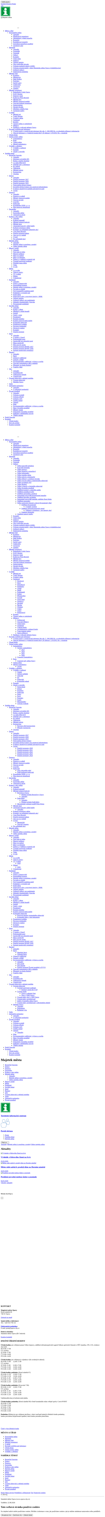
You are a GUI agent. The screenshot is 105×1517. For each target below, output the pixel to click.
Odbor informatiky (23, 473)
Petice (19, 694)
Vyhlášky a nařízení (19, 148)
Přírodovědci (21, 596)
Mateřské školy (22, 952)
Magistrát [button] (12, 47)
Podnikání (8, 1085)
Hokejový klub (18, 96)
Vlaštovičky (17, 85)
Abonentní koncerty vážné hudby (24, 226)
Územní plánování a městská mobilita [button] (21, 378)
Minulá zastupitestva (19, 144)
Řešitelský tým (22, 1010)
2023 (23, 650)
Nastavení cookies (40, 1493)
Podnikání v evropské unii (21, 293)
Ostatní (19, 672)
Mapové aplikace (18, 254)
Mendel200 (21, 822)
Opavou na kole (18, 200)
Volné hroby (21, 624)
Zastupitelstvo (17, 138)
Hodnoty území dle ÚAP (29, 990)
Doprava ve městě (19, 196)
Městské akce (17, 224)
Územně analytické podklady (22, 261)
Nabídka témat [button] (9, 153)
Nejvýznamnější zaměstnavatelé (23, 291)
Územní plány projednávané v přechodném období (33, 1003)
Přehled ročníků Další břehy (30, 802)
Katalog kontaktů (14, 425)
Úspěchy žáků (17, 367)
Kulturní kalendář (19, 220)
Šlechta (19, 605)
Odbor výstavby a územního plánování (29, 486)
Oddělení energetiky (23, 501)
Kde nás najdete (14, 423)
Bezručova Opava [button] (23, 793)
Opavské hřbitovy (23, 622)
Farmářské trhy (18, 373)
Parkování (16, 203)
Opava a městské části (28, 993)
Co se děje (16, 270)
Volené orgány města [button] (16, 137)
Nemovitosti (21, 687)
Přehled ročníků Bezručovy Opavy (32, 795)
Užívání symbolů (22, 703)
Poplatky (16, 150)
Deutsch (9, 4)
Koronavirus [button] (17, 724)
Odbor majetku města (20, 246)
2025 (23, 653)
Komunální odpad (23, 681)
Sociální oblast (9, 1087)
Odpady (15, 402)
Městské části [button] (13, 73)
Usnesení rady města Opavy (26, 661)
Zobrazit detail (28, 1515)
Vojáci (19, 611)
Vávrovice (16, 86)
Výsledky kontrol (31, 507)
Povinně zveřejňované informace (15, 1446)
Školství (7, 1091)
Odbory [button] (15, 464)
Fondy (19, 700)
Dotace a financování (20, 283)
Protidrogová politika (20, 324)
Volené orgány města (11, 1450)
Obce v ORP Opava (27, 995)
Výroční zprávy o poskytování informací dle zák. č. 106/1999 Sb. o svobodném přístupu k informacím (46, 131)
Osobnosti (16, 120)
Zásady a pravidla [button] (19, 685)
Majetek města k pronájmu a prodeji (24, 244)
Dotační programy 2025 (21, 183)
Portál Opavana (10, 417)
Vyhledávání (17, 278)
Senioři (15, 313)
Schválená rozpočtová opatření (23, 44)
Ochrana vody (17, 399)
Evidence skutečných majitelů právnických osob (28, 189)
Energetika (8, 1070)
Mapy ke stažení (18, 255)
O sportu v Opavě (19, 337)
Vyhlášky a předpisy (11, 1451)
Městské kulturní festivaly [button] (21, 791)
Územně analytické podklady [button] (26, 988)
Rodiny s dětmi (18, 309)
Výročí (15, 237)
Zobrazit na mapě (6, 1317)
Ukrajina (16, 174)
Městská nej (17, 114)
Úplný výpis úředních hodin (10, 1428)
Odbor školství (22, 484)
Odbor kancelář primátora (25, 466)
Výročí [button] (15, 821)
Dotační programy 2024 (25, 755)
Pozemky (20, 698)
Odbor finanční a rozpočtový (26, 471)
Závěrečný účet (18, 46)
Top (32, 1493)
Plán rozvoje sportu (19, 345)
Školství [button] (11, 352)
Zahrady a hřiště (18, 360)
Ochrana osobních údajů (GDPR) (24, 66)
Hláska (15, 276)
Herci (19, 583)
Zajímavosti (21, 620)
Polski (14, 4)
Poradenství (17, 317)
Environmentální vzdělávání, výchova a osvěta (28, 361)
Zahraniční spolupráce (12, 1098)
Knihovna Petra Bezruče (21, 98)
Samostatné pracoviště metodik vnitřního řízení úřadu (34, 499)
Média (7, 1083)
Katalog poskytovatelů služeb (22, 321)
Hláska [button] (15, 865)
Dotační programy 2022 (25, 752)
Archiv (15, 190)
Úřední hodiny (13, 421)
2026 (23, 655)
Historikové (21, 585)
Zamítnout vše (17, 1515)
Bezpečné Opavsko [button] (15, 155)
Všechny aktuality (7, 1183)
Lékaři (19, 588)
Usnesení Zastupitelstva (25, 657)
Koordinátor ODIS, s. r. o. (21, 205)
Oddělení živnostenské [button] (28, 505)
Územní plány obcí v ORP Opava (28, 997)
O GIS (15, 267)
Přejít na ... (5, 1142)
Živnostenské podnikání (21, 304)
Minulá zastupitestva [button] (19, 664)
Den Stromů (21, 965)
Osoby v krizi (17, 315)
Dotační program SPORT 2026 (23, 348)
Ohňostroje (16, 168)
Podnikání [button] (12, 280)
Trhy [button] (10, 369)
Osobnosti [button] (16, 579)
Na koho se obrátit (19, 289)
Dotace (19, 689)
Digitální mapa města (20, 263)
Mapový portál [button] (14, 248)
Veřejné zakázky (18, 62)
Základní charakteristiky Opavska (24, 302)
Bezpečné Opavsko (11, 1065)
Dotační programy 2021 (25, 750)
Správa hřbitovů (22, 633)
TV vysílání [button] (17, 861)
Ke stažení (16, 166)
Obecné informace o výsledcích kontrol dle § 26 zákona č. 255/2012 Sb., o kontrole (40, 133)
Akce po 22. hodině (19, 235)
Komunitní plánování (20, 322)
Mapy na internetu (19, 257)
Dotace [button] (11, 176)
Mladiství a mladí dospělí (21, 311)
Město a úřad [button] (9, 31)
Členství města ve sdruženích (22, 124)
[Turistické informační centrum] (5, 15)
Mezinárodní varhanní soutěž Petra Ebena (30, 804)
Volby (7, 1096)
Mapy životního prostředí (21, 408)
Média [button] (11, 269)
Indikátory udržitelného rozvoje (23, 413)
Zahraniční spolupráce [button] (16, 386)
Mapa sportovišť (18, 343)
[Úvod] (9, 27)
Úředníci (20, 607)
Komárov (16, 75)
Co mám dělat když (19, 163)
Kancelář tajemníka (23, 468)
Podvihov (16, 81)
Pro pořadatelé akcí (19, 239)
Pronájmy (20, 690)
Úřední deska (13, 135)
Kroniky (16, 122)
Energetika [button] (12, 209)
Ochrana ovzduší (18, 395)
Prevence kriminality (19, 326)
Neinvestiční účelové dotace (22, 185)
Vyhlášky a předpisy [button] (15, 146)
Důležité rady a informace (21, 164)
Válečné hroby (22, 627)
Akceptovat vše (6, 1515)
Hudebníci (20, 586)
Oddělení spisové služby (25, 514)
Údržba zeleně (17, 400)
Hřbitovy (16, 125)
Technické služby (18, 111)
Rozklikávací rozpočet (20, 42)
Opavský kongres (23, 824)
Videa (15, 265)
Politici (19, 594)
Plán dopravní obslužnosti (21, 207)
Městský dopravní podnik (21, 101)
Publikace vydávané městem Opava (24, 127)
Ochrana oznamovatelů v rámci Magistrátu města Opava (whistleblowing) (37, 68)
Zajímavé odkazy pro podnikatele (24, 300)
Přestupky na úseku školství (22, 365)
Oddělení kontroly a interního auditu (29, 490)
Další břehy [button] (21, 798)
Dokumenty (21, 1008)
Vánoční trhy (17, 376)
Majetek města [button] (13, 241)
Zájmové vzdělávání (19, 358)
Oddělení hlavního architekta (26, 497)
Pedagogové (21, 612)
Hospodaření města (11, 1437)
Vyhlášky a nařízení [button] (19, 670)
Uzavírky (16, 202)
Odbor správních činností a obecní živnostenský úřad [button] (34, 503)
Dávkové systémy (19, 328)
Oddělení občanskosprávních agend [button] (32, 508)
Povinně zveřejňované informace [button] (19, 129)
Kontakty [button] (8, 419)
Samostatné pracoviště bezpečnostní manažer (31, 495)
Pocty (19, 696)
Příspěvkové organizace (21, 36)
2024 (23, 651)
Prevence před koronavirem (26, 726)
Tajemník (16, 53)
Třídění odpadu (18, 415)
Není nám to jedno (19, 252)
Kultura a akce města (11, 1072)
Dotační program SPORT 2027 (23, 347)
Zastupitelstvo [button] (17, 646)
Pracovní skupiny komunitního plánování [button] (30, 915)
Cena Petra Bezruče (19, 231)
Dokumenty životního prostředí (23, 412)
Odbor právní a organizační (26, 477)
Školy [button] (15, 951)
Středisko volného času (20, 109)
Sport (6, 1089)
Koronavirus (17, 172)
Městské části (9, 1440)
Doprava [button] (12, 192)
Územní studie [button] (22, 991)
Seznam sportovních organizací (23, 350)
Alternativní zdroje (19, 215)
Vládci (19, 609)
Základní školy (22, 954)
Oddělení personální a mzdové (27, 494)
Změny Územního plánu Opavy (27, 1001)
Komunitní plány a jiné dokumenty (28, 917)
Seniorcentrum (18, 105)
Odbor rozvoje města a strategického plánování (32, 481)
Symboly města (18, 118)
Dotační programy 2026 (21, 181)
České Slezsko (18, 116)
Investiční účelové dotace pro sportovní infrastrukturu (30, 187)
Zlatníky (16, 88)
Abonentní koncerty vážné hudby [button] (24, 808)
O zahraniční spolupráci (21, 389)
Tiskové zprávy (18, 272)
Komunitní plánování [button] (20, 913)
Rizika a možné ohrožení (21, 161)
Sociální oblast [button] (13, 306)
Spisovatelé (21, 599)
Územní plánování (19, 380)
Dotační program (18, 332)
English (3, 4)
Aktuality (16, 34)
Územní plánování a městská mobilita (17, 1094)
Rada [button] (15, 659)
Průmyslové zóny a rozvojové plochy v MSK (27, 296)
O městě (7, 1444)
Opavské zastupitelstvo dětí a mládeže (25, 363)
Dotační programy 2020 (25, 748)
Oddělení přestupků (27, 512)
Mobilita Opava (18, 382)
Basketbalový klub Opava (21, 92)
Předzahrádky (21, 702)
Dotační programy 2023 (25, 754)
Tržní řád (20, 676)
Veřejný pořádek (22, 674)
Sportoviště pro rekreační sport (23, 341)
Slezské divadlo (18, 107)
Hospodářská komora (20, 285)
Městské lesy (17, 99)
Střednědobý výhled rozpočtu (22, 38)
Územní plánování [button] (19, 986)
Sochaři (19, 598)
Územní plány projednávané (26, 999)
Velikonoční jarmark (19, 374)
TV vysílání (17, 274)
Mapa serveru (9, 1493)
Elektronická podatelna (20, 72)
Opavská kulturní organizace (22, 103)
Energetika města (18, 213)
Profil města (17, 295)
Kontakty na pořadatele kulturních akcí (25, 229)
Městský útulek (18, 410)
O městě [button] (11, 112)
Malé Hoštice (17, 79)
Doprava (8, 1068)
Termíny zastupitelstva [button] (24, 648)
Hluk (14, 404)
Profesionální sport (19, 339)
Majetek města (9, 1074)
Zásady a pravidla (19, 151)
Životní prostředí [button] (14, 391)
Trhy (6, 1093)
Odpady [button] (15, 1030)
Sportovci (20, 601)
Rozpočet (16, 40)
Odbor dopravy (22, 469)
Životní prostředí (10, 1100)
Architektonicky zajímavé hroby (27, 629)
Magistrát (8, 1438)
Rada (15, 140)
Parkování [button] (16, 768)
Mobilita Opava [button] (18, 1004)
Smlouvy (16, 60)
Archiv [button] (15, 746)
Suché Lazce (17, 83)
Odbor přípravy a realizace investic (28, 479)
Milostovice (17, 77)
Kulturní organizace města (21, 228)
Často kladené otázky (24, 631)
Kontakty (16, 57)
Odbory (15, 55)
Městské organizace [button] (15, 90)
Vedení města (17, 142)
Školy (15, 356)
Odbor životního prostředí (25, 488)
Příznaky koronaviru (23, 728)
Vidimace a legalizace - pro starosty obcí (38, 510)
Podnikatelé (21, 592)
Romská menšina (18, 319)
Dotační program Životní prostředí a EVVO (31, 967)
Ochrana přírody (18, 397)
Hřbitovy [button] (16, 618)
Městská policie (18, 170)
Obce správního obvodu (21, 64)
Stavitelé (20, 603)
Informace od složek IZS (21, 159)
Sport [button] (11, 334)
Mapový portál (9, 1081)
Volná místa (17, 59)
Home (3, 1493)
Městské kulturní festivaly (21, 222)
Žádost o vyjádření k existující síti (24, 259)
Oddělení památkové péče (25, 492)
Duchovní (20, 581)
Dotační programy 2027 (21, 179)
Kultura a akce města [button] (16, 216)
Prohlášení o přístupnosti (22, 1493)
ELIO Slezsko (17, 94)
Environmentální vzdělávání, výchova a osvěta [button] (28, 960)
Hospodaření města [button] (15, 33)
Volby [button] (11, 384)
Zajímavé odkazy (18, 70)
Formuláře (16, 51)
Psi (18, 677)
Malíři (19, 590)
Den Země (20, 964)
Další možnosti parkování (25, 772)
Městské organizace (11, 1442)
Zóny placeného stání (24, 770)
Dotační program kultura (21, 233)
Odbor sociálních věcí (24, 482)
